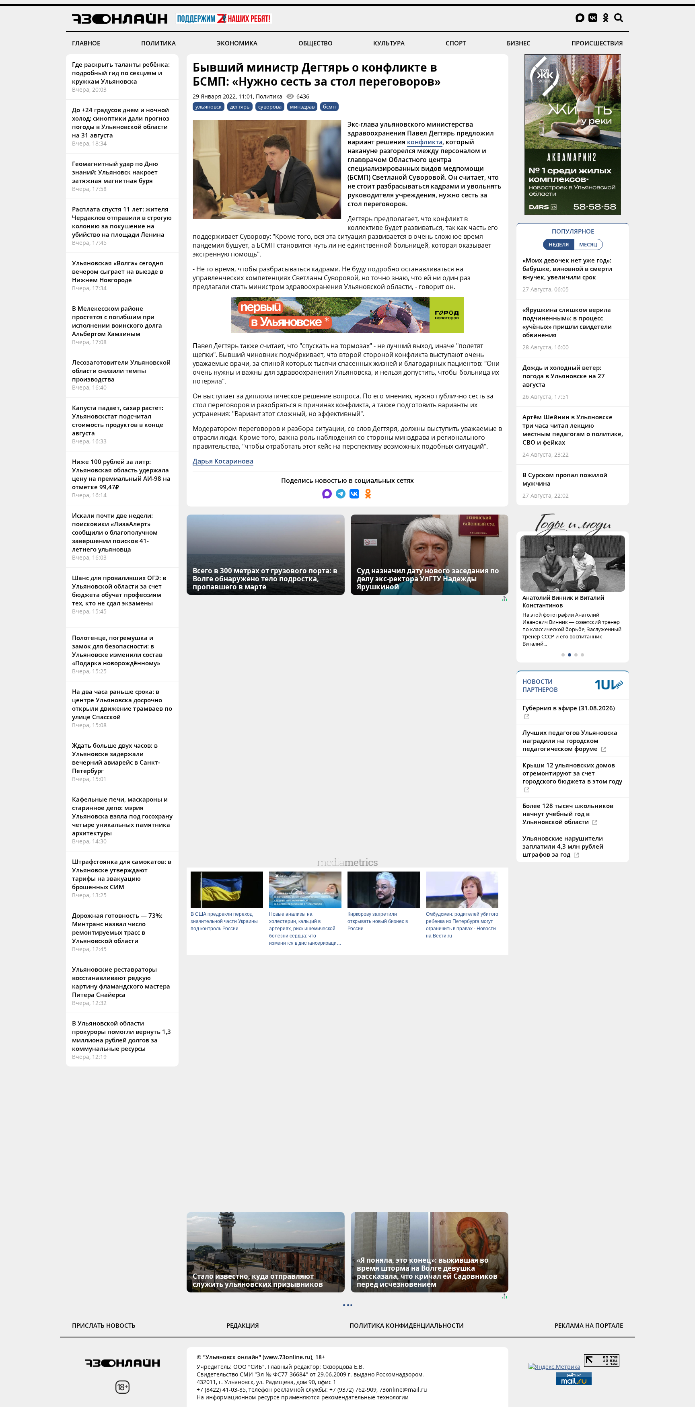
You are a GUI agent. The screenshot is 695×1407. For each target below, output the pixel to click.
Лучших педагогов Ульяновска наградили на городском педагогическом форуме (569, 740)
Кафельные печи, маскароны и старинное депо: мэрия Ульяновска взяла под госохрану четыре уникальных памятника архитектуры (122, 816)
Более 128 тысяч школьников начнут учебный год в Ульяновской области (567, 814)
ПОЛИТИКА (158, 43)
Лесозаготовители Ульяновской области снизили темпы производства (121, 370)
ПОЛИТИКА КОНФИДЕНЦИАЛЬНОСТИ (407, 1325)
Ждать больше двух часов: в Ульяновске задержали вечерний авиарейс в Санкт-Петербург (116, 758)
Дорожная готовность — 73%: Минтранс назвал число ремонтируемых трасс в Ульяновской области (117, 928)
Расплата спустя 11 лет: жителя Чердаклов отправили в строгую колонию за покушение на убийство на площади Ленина (122, 221)
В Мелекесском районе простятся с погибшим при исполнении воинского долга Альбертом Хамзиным (117, 321)
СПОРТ (456, 43)
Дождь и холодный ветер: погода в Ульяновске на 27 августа (563, 375)
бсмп (329, 106)
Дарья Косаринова (223, 461)
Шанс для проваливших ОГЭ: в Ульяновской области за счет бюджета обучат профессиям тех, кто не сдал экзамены (119, 590)
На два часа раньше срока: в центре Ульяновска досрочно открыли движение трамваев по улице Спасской (122, 704)
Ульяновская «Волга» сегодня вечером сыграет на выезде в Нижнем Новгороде (117, 271)
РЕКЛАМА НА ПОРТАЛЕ (589, 1325)
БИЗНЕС (519, 43)
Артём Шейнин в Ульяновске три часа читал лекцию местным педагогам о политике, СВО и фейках (572, 429)
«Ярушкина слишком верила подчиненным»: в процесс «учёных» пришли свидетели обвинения (567, 322)
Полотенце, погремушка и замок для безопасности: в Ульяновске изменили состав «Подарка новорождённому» (117, 650)
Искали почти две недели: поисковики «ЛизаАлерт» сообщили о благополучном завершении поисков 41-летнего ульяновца (115, 532)
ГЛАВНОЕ (86, 43)
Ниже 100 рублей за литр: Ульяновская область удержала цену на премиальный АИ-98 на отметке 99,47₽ (121, 474)
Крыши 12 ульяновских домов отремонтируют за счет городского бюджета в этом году (572, 773)
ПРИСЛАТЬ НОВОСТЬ (104, 1325)
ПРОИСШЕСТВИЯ (597, 43)
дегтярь (240, 106)
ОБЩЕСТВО (315, 43)
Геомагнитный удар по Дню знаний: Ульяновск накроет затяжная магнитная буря (115, 172)
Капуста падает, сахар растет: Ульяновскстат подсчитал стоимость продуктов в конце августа (117, 420)
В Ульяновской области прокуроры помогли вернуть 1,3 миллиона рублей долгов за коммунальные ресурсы (121, 1035)
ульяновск (208, 106)
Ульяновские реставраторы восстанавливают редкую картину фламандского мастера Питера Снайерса (121, 982)
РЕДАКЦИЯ (242, 1325)
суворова (270, 106)
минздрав (302, 106)
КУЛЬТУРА (389, 43)
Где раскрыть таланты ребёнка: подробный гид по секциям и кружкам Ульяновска (121, 72)
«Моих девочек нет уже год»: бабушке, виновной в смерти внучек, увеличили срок (567, 268)
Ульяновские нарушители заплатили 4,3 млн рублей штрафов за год (562, 846)
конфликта (424, 141)
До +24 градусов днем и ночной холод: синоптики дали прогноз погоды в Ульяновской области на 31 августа (120, 122)
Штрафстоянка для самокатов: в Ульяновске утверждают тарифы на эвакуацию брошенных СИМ (121, 874)
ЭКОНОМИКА (237, 43)
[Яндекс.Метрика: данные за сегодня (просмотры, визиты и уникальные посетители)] (554, 1366)
